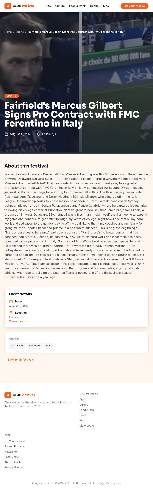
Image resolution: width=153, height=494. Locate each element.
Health (94, 5)
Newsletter (11, 451)
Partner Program (14, 446)
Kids (106, 5)
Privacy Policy (13, 467)
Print (48, 345)
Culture (60, 5)
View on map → (17, 321)
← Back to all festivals (19, 359)
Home (8, 31)
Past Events (11, 456)
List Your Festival (14, 441)
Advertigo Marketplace (107, 483)
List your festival (135, 5)
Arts (48, 5)
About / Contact (14, 462)
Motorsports (86, 425)
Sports (20, 31)
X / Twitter (17, 345)
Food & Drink (77, 5)
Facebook (34, 345)
